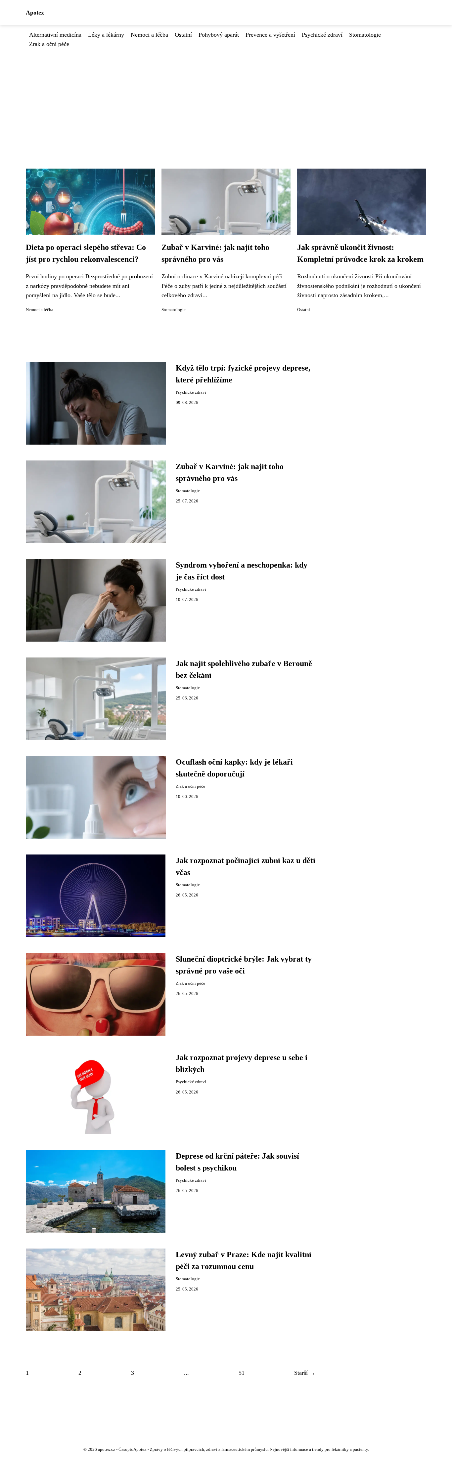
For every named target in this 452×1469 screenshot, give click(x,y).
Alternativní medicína (55, 34)
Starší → (304, 1373)
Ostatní (183, 34)
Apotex (35, 12)
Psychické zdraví (322, 34)
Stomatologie (365, 34)
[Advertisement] (226, 98)
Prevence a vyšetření (270, 34)
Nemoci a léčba (149, 34)
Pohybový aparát (219, 34)
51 (242, 1373)
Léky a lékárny (106, 34)
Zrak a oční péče (49, 44)
